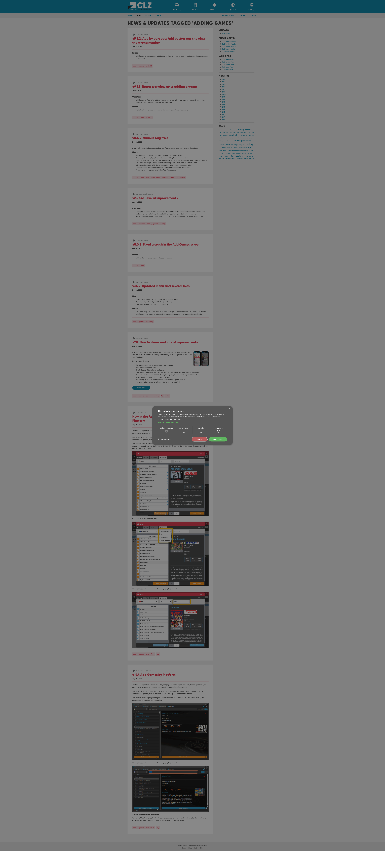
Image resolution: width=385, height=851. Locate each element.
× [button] (229, 408)
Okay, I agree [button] (218, 439)
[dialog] (192, 425)
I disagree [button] (200, 439)
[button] (192, 423)
